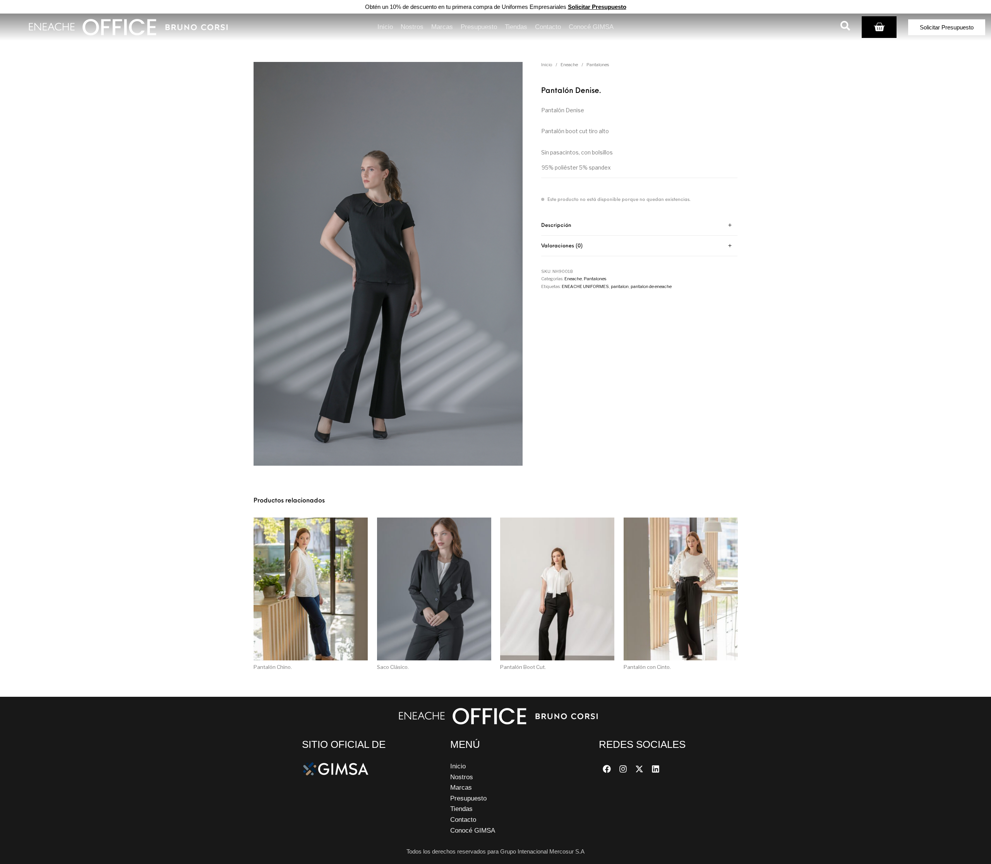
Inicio (546, 64)
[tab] (639, 225)
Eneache (569, 64)
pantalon (620, 286)
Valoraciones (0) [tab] (562, 246)
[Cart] (879, 27)
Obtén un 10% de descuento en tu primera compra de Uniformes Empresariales (495, 6)
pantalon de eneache (651, 286)
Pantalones (597, 64)
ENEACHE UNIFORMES (585, 286)
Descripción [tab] (556, 225)
